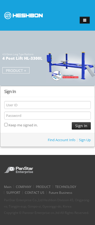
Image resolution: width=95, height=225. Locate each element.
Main (7, 187)
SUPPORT (13, 192)
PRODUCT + (16, 70)
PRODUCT (43, 187)
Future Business (60, 192)
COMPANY (23, 187)
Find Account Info (61, 139)
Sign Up (85, 139)
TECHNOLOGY (65, 187)
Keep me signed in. (23, 125)
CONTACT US (34, 192)
